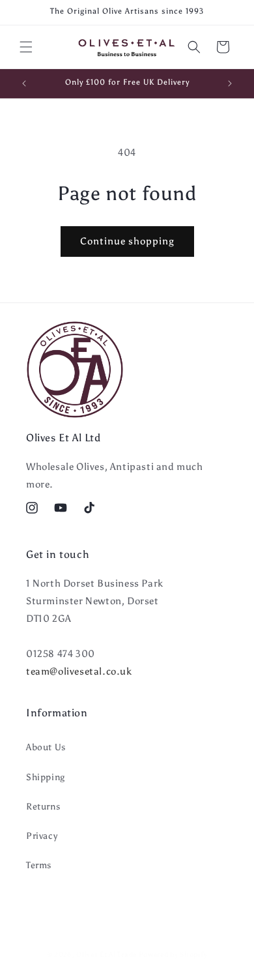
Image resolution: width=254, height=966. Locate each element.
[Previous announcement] (24, 83)
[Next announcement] (230, 83)
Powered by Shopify (173, 954)
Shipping (45, 777)
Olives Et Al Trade (106, 954)
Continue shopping (127, 241)
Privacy (41, 836)
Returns (43, 806)
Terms (38, 865)
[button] (26, 47)
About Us (46, 747)
